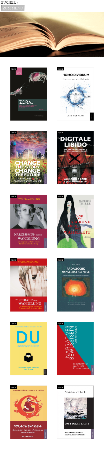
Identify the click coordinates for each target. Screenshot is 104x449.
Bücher (9, 2)
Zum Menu (13, 8)
